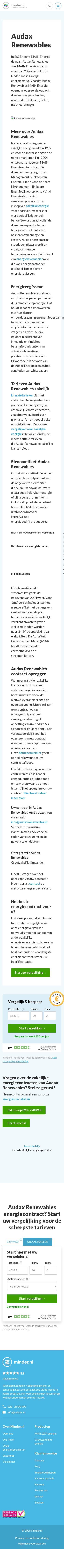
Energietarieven (22, 395)
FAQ (37, 1466)
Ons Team (8, 1439)
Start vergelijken (31, 1028)
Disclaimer (9, 1461)
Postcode (14, 1008)
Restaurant (41, 1490)
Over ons (8, 1433)
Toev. (47, 1008)
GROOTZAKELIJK (37, 1241)
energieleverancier (29, 259)
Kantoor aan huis (44, 1478)
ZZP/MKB (13, 1241)
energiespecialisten (16, 1099)
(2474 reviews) (10, 1378)
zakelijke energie (37, 206)
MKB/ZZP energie (45, 1433)
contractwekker (30, 753)
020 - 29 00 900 (17, 1406)
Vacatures (8, 1455)
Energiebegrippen (45, 1472)
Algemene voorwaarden (32, 1543)
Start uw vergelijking (29, 972)
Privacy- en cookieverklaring (32, 1538)
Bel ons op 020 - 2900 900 (25, 1110)
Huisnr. (35, 1008)
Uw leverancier (16, 1278)
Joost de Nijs (32, 1146)
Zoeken (39, 1502)
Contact (39, 1460)
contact (34, 883)
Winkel (39, 1496)
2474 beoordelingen (48, 1046)
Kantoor (39, 1484)
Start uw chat (17, 1123)
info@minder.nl (16, 1412)
